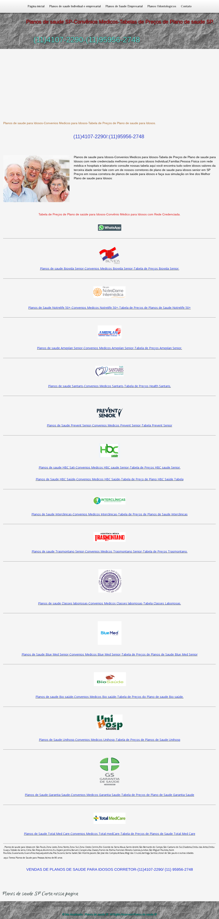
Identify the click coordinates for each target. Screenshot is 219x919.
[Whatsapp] (109, 227)
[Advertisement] (109, 81)
